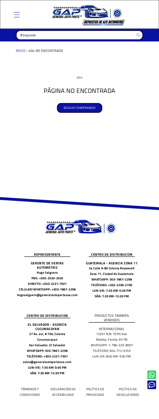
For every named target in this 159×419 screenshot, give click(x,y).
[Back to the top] (151, 374)
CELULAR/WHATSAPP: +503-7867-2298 (47, 289)
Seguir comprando (80, 107)
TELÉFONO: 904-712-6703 (111, 350)
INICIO (21, 50)
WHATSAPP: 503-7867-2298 (112, 279)
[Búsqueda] (138, 35)
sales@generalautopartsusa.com (47, 361)
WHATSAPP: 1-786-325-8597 (112, 345)
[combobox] (79, 35)
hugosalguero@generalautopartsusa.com (47, 295)
